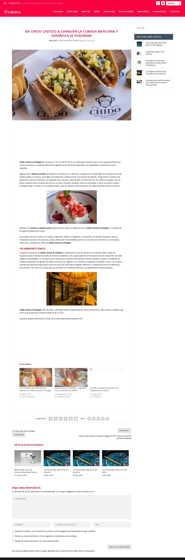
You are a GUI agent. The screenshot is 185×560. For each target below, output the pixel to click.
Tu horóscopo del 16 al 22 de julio (56, 471)
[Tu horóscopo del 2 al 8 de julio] (115, 458)
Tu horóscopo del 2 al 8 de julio (114, 471)
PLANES (96, 12)
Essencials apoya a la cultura (155, 52)
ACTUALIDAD (58, 12)
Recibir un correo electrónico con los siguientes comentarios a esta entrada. (46, 536)
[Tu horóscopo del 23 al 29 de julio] (86, 458)
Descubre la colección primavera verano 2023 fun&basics (156, 62)
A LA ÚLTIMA (174, 12)
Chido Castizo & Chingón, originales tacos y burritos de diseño (70, 389)
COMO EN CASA (109, 12)
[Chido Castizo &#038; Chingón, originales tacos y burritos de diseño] (71, 377)
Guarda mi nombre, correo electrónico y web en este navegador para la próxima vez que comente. (55, 531)
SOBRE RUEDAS (143, 12)
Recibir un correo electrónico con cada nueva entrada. (37, 541)
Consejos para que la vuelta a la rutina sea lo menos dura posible (158, 82)
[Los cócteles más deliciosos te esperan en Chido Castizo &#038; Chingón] (36, 377)
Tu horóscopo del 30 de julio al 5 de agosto (156, 44)
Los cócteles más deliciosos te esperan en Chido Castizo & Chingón (35, 389)
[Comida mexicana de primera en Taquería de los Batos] (106, 377)
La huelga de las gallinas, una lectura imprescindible (42, 3)
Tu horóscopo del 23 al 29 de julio (85, 471)
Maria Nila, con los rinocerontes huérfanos (25, 471)
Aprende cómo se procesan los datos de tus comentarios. (71, 551)
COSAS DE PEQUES (159, 12)
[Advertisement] (72, 143)
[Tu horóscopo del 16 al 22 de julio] (57, 458)
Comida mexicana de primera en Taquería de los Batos (104, 389)
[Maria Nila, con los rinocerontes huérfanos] (27, 458)
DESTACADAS (65, 40)
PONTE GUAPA (72, 12)
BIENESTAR (86, 12)
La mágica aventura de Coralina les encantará (156, 72)
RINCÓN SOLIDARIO (126, 12)
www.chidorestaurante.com (71, 318)
